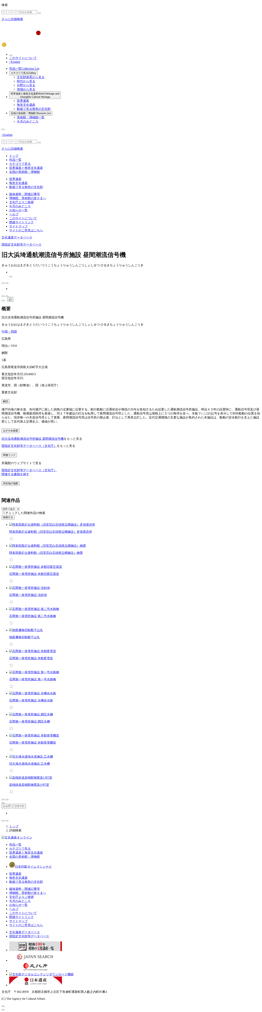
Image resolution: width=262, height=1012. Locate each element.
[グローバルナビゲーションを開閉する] (3, 129)
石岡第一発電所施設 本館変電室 (31, 658)
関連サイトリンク (21, 222)
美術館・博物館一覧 (30, 117)
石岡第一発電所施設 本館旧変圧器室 (34, 573)
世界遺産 (23, 100)
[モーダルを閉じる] (3, 1006)
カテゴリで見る (23, 73)
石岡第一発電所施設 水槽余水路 (31, 700)
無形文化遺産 (26, 104)
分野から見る (26, 85)
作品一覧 (24, 68)
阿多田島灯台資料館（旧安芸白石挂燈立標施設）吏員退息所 (50, 531)
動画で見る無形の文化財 (34, 108)
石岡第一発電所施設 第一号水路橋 (32, 679)
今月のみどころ (27, 121)
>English (14, 61)
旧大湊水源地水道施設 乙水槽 (29, 763)
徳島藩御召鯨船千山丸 (24, 637)
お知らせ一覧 (18, 210)
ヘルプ (13, 214)
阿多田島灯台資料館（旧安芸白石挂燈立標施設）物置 (46, 552)
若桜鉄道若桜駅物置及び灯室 (29, 784)
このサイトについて (23, 58)
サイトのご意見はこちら (26, 230)
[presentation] (3, 512)
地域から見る (26, 89)
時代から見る (26, 81)
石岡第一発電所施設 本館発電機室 (32, 742)
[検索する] (39, 13)
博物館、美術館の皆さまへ (27, 198)
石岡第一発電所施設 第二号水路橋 (32, 616)
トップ (13, 155)
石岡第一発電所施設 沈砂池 (28, 595)
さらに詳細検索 (12, 19)
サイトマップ (18, 226)
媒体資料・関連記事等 (24, 194)
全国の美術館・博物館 (31, 113)
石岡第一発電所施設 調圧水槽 (29, 721)
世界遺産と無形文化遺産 (35, 95)
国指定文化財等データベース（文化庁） (29, 445)
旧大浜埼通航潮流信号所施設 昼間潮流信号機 (33, 438)
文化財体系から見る (30, 77)
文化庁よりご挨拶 (21, 202)
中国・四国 (9, 331)
